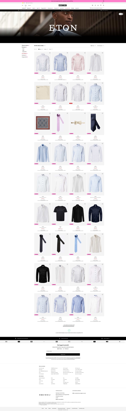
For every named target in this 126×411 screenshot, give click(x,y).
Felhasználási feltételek (61, 408)
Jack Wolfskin (53, 383)
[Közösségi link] (40, 395)
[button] (93, 45)
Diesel (40, 379)
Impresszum (68, 408)
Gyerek (29, 5)
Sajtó (46, 408)
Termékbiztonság (81, 408)
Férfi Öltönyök (53, 369)
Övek (39, 372)
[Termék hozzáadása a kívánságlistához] (49, 53)
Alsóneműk (40, 369)
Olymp (52, 382)
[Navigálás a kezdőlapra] (44, 391)
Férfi (25, 5)
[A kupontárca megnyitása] (92, 5)
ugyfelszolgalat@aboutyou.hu (71, 358)
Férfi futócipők (65, 368)
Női (22, 5)
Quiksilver (76, 382)
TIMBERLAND (65, 383)
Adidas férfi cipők (65, 369)
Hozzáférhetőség (74, 408)
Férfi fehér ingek (41, 368)
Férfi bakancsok (77, 368)
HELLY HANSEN (77, 379)
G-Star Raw (65, 379)
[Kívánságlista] (100, 5)
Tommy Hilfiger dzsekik (78, 369)
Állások (50, 408)
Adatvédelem (78, 357)
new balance (53, 379)
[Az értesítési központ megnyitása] (98, 5)
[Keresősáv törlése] (103, 8)
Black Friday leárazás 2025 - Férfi (68, 372)
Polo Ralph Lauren (66, 382)
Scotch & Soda (41, 383)
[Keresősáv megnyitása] (90, 8)
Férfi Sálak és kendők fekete (79, 372)
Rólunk (43, 408)
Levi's (40, 382)
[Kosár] (103, 5)
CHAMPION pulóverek (54, 368)
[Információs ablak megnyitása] (103, 1)
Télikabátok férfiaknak (54, 372)
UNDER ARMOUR (77, 383)
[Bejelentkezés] (95, 5)
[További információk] (43, 80)
